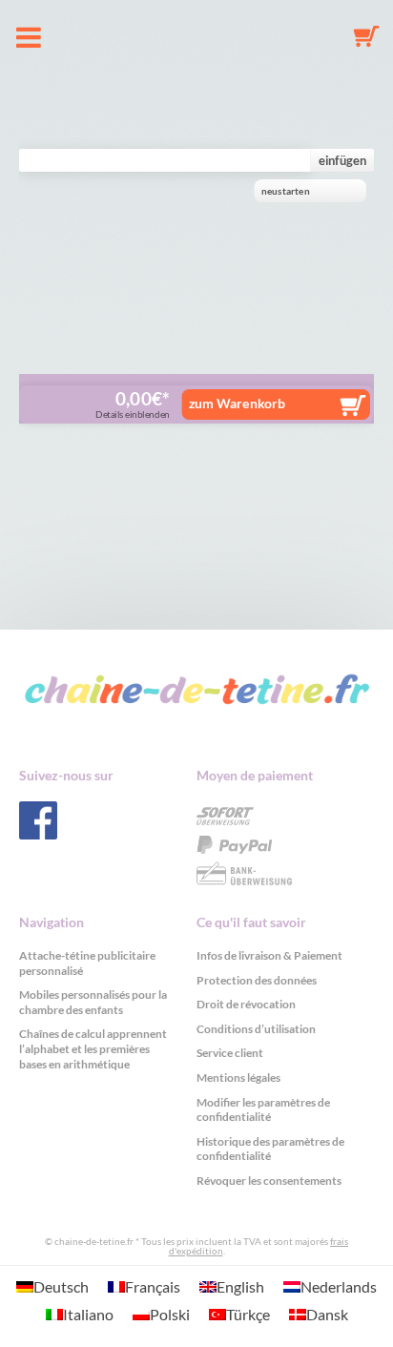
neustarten (285, 191)
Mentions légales (238, 1077)
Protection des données (256, 980)
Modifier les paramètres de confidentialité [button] (263, 1110)
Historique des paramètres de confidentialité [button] (270, 1149)
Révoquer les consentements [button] (268, 1180)
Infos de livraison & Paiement (269, 955)
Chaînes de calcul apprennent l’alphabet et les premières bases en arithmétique (93, 1048)
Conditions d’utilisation (256, 1029)
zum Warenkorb (237, 402)
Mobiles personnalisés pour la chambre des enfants (93, 1002)
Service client (229, 1053)
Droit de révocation (246, 1004)
